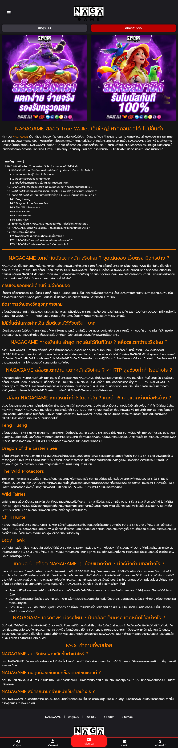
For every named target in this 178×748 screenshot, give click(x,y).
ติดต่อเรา (109, 717)
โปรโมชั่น (91, 717)
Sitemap (127, 717)
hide (19, 161)
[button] (9, 12)
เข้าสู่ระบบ (73, 717)
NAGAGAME (20, 137)
